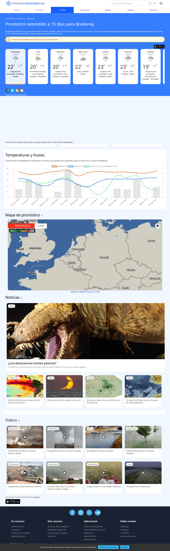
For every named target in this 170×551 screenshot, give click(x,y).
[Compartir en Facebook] (7, 90)
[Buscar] (150, 4)
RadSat (108, 10)
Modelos (153, 10)
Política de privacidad (108, 547)
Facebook (124, 526)
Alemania (21, 18)
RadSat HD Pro (90, 536)
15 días (62, 10)
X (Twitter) (124, 533)
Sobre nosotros (17, 526)
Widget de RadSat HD (57, 529)
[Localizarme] (154, 4)
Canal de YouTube (127, 536)
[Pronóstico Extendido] (25, 3)
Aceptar (124, 547)
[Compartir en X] (12, 90)
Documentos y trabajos (58, 533)
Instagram (124, 529)
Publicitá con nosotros (20, 533)
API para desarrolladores (58, 526)
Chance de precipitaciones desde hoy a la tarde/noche (35, 39)
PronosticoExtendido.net (94, 529)
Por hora (39, 10)
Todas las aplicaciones (93, 526)
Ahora (16, 10)
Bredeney (31, 18)
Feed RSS (51, 536)
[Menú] (161, 3)
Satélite (130, 10)
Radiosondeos (90, 539)
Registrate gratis (18, 536)
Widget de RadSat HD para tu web (85, 291)
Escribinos (15, 529)
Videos (11, 420)
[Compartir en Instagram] (17, 90)
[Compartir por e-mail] (22, 90)
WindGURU (85, 10)
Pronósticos (10, 18)
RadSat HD (88, 533)
